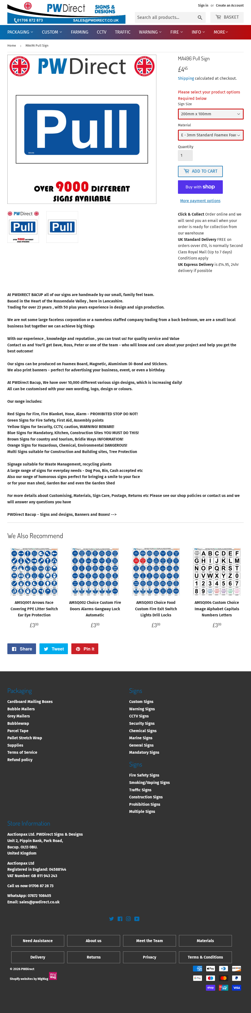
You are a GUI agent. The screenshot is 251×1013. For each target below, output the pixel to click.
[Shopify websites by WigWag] (53, 979)
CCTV (101, 32)
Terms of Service (22, 752)
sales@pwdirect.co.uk (39, 902)
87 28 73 (46, 885)
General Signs (141, 745)
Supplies (15, 745)
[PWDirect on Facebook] (120, 919)
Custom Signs (141, 701)
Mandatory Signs (144, 752)
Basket (231, 17)
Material (184, 125)
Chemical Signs (143, 730)
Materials (205, 940)
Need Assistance (38, 940)
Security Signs (142, 723)
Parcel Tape (17, 730)
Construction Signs (146, 797)
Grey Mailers (18, 716)
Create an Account (230, 5)
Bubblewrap (18, 723)
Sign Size (185, 104)
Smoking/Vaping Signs (149, 782)
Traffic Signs (140, 790)
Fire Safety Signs (144, 775)
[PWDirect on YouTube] (136, 919)
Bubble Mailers (21, 709)
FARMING (79, 32)
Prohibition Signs (144, 804)
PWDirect (27, 969)
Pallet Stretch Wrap (24, 738)
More (219, 32)
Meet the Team (149, 940)
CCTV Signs (139, 716)
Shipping (186, 78)
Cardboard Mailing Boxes (30, 701)
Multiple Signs (142, 811)
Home (11, 45)
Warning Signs (142, 709)
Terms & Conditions (205, 957)
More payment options (200, 200)
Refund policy (19, 759)
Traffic (122, 32)
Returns (94, 957)
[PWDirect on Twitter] (111, 919)
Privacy (149, 957)
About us (93, 940)
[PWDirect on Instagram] (128, 919)
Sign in (203, 5)
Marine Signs (140, 738)
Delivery (37, 957)
